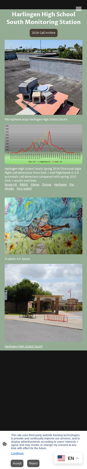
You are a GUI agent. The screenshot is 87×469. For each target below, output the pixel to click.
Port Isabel (24, 189)
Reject (33, 463)
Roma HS (11, 185)
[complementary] (68, 458)
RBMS (24, 185)
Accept (17, 463)
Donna (46, 185)
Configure (17, 453)
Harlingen (60, 185)
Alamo (35, 185)
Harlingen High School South (24, 347)
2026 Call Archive (43, 33)
